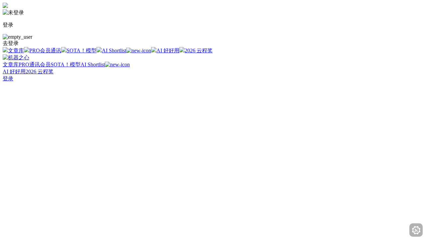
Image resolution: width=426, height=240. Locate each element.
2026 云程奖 (199, 50)
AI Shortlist (114, 50)
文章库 (16, 50)
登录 (8, 78)
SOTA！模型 (82, 50)
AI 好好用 (167, 50)
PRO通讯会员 (35, 64)
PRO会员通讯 (45, 50)
